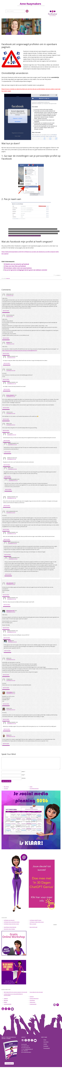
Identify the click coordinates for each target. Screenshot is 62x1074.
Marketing (6, 1000)
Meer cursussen (33, 923)
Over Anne (45, 1042)
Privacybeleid (46, 1048)
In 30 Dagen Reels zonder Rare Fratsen (11, 922)
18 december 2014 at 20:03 (10, 611)
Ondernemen (32, 1002)
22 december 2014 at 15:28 (10, 396)
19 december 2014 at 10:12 (10, 424)
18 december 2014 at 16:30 (11, 723)
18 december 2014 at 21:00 (11, 632)
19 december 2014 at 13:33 (11, 434)
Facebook (8, 278)
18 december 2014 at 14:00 (10, 736)
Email (23, 774)
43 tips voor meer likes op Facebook (15, 266)
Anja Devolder (9, 583)
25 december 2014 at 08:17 (13, 558)
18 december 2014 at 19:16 (10, 659)
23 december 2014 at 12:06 (12, 444)
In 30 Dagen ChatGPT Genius (35, 920)
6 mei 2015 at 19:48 (9, 316)
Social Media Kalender (34, 788)
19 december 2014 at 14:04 (10, 413)
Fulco (7, 735)
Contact (45, 1044)
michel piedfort (10, 395)
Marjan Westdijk (10, 610)
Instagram (6, 998)
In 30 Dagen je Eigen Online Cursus (37, 922)
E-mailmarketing (33, 1004)
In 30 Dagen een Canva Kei (9, 920)
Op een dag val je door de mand (36, 992)
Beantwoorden (6, 310)
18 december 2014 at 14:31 (10, 693)
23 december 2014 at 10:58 (10, 370)
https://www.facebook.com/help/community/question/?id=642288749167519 (19, 350)
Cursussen (6, 788)
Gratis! (31, 786)
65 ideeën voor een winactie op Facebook (16, 264)
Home (44, 1039)
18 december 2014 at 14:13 (10, 709)
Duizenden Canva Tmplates (9, 929)
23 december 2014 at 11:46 (11, 383)
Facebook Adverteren (34, 998)
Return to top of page (31, 1071)
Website (23, 778)
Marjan (9, 640)
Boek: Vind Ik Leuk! (33, 927)
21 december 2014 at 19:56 (12, 469)
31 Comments (57, 275)
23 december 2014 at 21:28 (12, 543)
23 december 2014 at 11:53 (13, 480)
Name (23, 771)
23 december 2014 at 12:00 (11, 533)
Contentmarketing (7, 1004)
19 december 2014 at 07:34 (12, 641)
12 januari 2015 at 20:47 (11, 357)
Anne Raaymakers (31, 3)
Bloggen (5, 1002)
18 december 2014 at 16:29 (10, 680)
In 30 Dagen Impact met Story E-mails (11, 923)
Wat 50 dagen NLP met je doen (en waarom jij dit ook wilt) (15, 992)
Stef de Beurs (9, 692)
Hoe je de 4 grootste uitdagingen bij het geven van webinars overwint (25, 270)
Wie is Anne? (6, 786)
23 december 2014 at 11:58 (11, 498)
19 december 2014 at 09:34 (10, 584)
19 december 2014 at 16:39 (11, 459)
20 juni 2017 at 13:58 (9, 295)
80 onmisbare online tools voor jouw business (18, 268)
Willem (8, 342)
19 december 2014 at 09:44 (10, 512)
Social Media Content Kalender (10, 927)
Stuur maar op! (9, 1063)
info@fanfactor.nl (29, 1049)
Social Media (32, 1000)
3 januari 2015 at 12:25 (10, 343)
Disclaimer (45, 1046)
